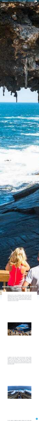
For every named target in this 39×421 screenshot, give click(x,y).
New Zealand (23, 1)
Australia (11, 1)
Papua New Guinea (17, 1)
